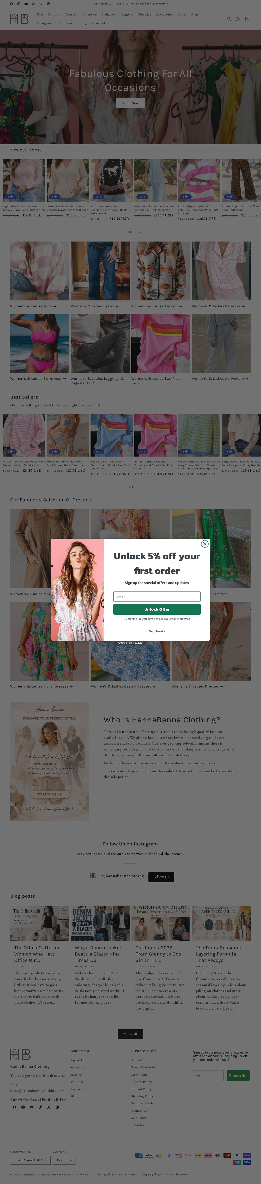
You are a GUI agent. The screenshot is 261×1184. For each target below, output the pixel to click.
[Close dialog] (204, 543)
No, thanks (157, 631)
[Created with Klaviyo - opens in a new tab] (130, 643)
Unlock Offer (157, 609)
